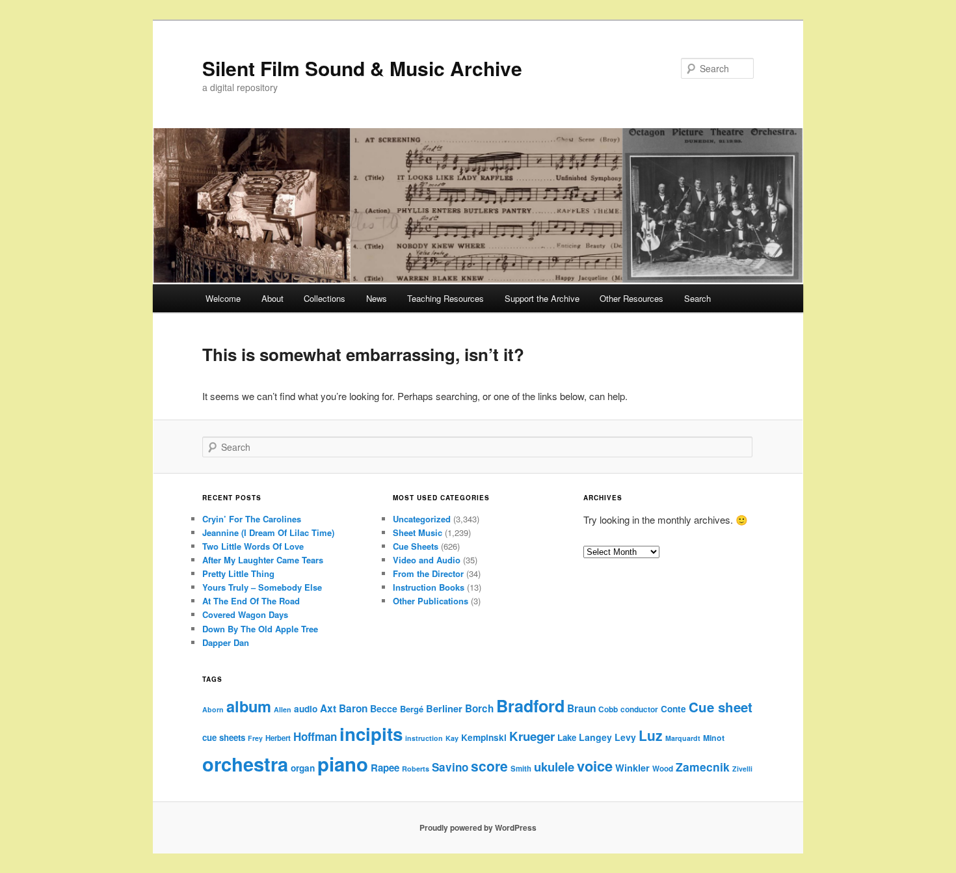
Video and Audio (426, 560)
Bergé (411, 709)
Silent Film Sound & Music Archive (362, 68)
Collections (324, 298)
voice (595, 765)
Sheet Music (417, 532)
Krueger (532, 736)
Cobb (608, 709)
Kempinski (484, 737)
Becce (383, 708)
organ (303, 768)
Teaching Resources (445, 298)
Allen (282, 709)
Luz (651, 735)
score (489, 765)
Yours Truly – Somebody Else (262, 587)
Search (697, 298)
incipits (371, 734)
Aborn (213, 709)
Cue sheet (720, 706)
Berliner (444, 708)
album (248, 706)
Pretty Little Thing (238, 573)
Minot (713, 738)
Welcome (223, 298)
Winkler (632, 767)
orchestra (245, 763)
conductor (639, 709)
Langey (595, 737)
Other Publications (430, 601)
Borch (479, 708)
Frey (255, 738)
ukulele (554, 766)
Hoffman (315, 736)
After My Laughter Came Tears (262, 560)
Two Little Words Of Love (253, 546)
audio (305, 709)
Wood (662, 768)
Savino (450, 767)
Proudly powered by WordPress (478, 827)
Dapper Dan (225, 642)
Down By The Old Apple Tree (260, 629)
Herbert (278, 738)
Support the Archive (542, 298)
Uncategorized (422, 519)
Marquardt (682, 738)
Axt (328, 708)
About (272, 298)
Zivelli (742, 768)
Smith (521, 768)
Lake (566, 737)
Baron (353, 708)
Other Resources (631, 298)
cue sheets (223, 737)
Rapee (385, 767)
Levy (625, 737)
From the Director (428, 573)
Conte (673, 709)
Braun (581, 708)
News (376, 298)
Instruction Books (428, 587)
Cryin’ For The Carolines (251, 519)
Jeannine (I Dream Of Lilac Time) (268, 532)
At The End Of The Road (251, 601)
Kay (451, 738)
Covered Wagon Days (245, 614)
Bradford (530, 706)
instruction (424, 738)
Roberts (415, 768)
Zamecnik (703, 767)
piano (342, 763)
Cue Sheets (415, 546)
